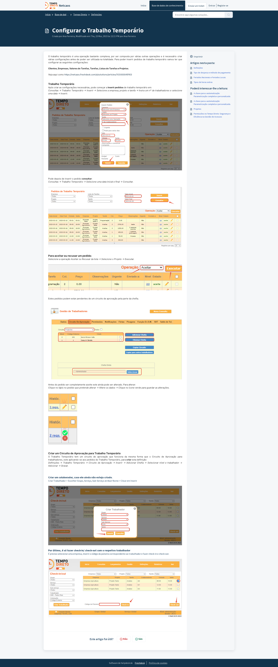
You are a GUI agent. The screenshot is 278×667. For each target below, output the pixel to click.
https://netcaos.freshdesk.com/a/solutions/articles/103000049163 (98, 74)
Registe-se (222, 5)
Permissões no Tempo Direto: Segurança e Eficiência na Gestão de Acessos (212, 115)
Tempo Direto (80, 14)
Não (125, 639)
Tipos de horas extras (203, 82)
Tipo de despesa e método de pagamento (212, 72)
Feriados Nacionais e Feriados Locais (210, 77)
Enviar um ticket (196, 5)
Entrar (212, 5)
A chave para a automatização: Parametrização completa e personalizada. (212, 95)
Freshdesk (140, 663)
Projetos (197, 109)
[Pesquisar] (229, 15)
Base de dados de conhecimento (167, 5)
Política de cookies (158, 663)
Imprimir (198, 56)
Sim (140, 639)
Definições (96, 14)
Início (143, 5)
